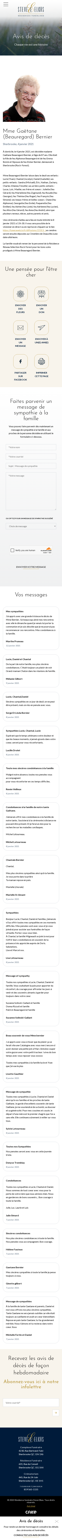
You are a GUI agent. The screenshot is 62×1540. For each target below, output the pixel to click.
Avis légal (31, 1506)
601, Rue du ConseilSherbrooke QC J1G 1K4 (31, 1466)
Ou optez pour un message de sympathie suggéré (29, 518)
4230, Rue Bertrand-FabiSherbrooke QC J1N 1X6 (31, 1452)
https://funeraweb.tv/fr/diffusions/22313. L (24, 230)
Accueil (23, 4)
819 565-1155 (31, 1489)
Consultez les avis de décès (31, 1535)
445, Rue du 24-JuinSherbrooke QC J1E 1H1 (31, 1479)
